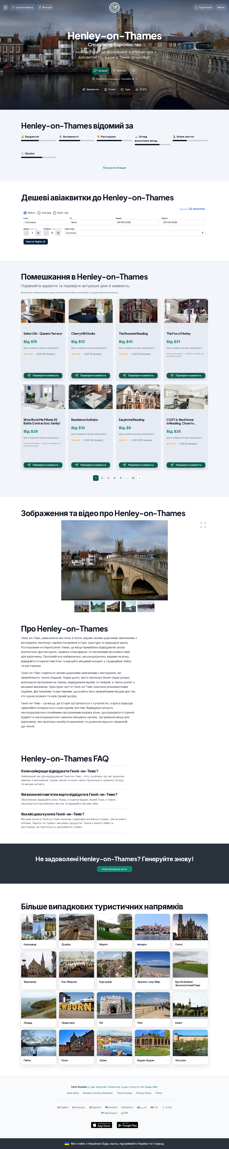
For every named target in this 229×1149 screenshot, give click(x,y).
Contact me (113, 1087)
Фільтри (121, 70)
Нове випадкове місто (114, 869)
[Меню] (5, 7)
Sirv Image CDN (148, 1087)
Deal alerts (73, 1093)
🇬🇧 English (62, 1107)
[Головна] (114, 7)
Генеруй (103, 70)
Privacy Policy (143, 1093)
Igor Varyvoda (98, 1087)
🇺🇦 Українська (109, 1113)
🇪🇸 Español (95, 1107)
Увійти (220, 7)
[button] (203, 525)
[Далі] (139, 478)
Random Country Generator (98, 1093)
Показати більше (114, 167)
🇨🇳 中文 (154, 1107)
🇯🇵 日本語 (167, 1107)
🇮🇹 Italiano (127, 1107)
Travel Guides (124, 1093)
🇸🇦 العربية (141, 1107)
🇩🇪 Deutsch (111, 1107)
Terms (158, 1093)
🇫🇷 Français (78, 1107)
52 (133, 478)
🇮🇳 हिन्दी (124, 1113)
